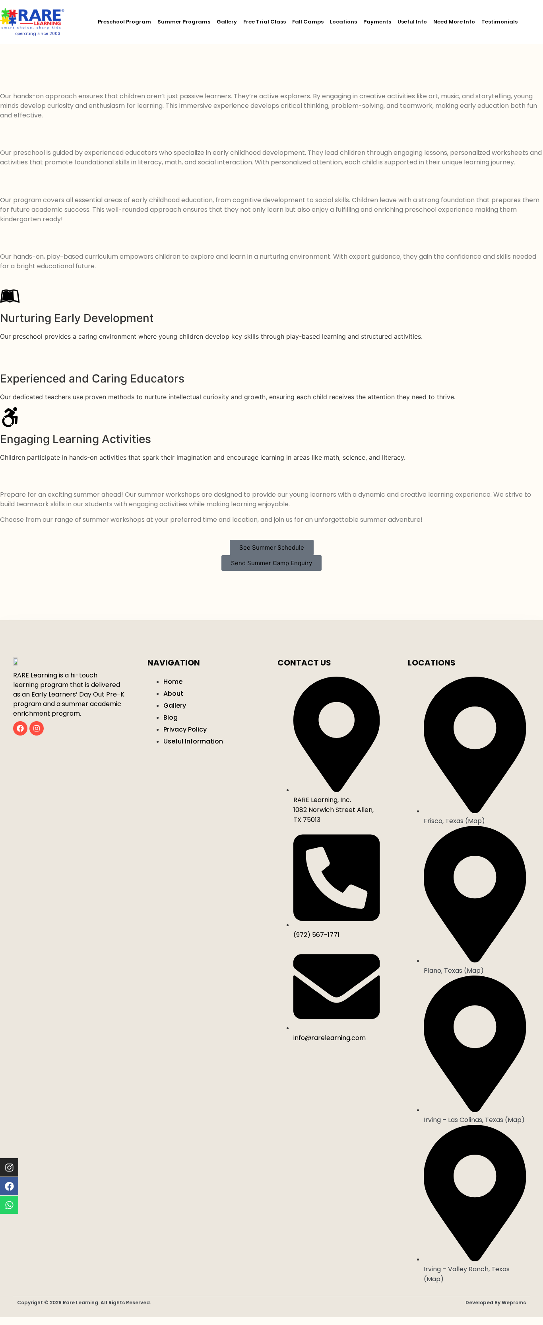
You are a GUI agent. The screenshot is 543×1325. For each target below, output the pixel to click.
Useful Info (412, 21)
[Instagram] (36, 728)
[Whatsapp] (9, 1205)
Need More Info (454, 21)
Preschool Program (124, 21)
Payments (377, 21)
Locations (343, 21)
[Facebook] (20, 728)
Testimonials (499, 21)
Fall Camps (308, 21)
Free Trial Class (264, 21)
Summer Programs (183, 21)
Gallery (227, 21)
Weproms (514, 1302)
